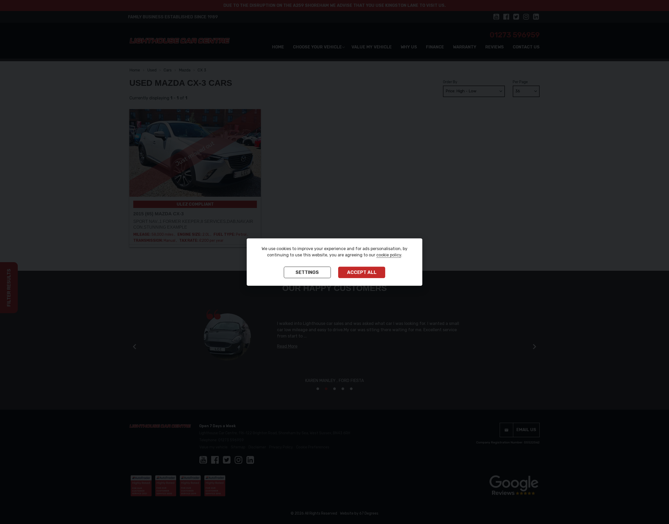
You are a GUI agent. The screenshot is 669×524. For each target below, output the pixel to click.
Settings (307, 272)
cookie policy (388, 255)
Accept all (362, 272)
